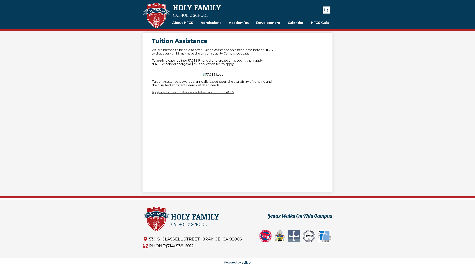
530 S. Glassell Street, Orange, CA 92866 (195, 239)
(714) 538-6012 (180, 245)
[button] (182, 23)
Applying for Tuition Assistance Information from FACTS (193, 92)
